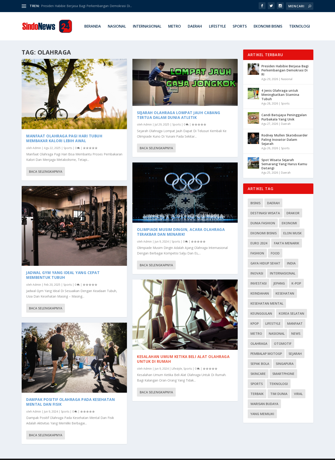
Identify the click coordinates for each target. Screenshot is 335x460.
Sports (240, 26)
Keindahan (259, 293)
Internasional (147, 26)
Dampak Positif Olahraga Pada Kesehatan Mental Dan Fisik (70, 402)
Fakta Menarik (286, 243)
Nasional (117, 26)
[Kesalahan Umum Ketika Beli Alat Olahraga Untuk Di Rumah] (185, 315)
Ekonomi (289, 223)
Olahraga (258, 343)
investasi (258, 283)
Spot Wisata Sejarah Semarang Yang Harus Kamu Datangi (284, 164)
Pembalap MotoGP (266, 353)
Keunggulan (261, 313)
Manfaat (295, 323)
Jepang (279, 283)
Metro (174, 26)
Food (275, 253)
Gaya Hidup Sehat (265, 263)
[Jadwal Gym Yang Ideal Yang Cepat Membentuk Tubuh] (74, 226)
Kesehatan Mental (266, 303)
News (295, 333)
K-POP (296, 283)
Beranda (92, 26)
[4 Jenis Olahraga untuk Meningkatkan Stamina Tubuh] (253, 93)
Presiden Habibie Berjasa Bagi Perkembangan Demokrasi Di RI (285, 70)
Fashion (257, 253)
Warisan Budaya (264, 404)
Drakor (292, 213)
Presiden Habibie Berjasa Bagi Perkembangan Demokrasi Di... (86, 6)
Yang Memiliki (262, 414)
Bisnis (255, 203)
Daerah (195, 26)
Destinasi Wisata (265, 213)
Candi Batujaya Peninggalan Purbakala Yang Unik (284, 117)
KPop (254, 323)
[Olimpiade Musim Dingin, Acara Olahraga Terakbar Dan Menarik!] (185, 192)
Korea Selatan (291, 313)
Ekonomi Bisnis (268, 26)
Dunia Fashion (262, 223)
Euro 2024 (258, 243)
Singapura (285, 363)
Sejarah (295, 353)
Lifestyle (217, 26)
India (291, 263)
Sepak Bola (259, 363)
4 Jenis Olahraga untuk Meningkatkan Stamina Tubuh (280, 94)
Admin (37, 148)
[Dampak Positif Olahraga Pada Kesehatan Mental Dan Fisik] (74, 358)
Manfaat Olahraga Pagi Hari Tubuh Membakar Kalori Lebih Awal (64, 138)
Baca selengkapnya (45, 171)
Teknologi (299, 26)
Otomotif (282, 343)
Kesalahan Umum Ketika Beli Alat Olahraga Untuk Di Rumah (183, 359)
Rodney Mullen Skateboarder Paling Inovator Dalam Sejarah (284, 139)
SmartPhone (283, 373)
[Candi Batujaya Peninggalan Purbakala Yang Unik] (253, 118)
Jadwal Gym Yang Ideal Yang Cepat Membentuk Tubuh (63, 275)
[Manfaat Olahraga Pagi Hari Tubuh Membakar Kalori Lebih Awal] (74, 94)
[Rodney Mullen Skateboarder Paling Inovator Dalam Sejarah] (253, 138)
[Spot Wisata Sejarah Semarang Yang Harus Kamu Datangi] (253, 163)
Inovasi (256, 273)
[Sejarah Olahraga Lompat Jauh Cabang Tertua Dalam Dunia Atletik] (185, 82)
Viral (298, 394)
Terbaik (257, 394)
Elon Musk (292, 233)
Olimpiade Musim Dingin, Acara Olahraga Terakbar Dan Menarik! (181, 232)
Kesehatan (285, 293)
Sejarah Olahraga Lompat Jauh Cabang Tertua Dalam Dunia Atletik (178, 115)
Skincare (258, 373)
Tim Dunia (278, 394)
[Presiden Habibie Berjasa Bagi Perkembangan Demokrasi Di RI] (253, 69)
